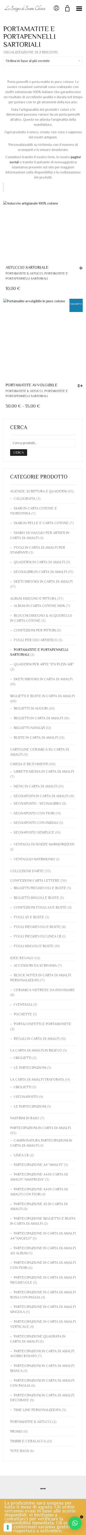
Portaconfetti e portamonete (42, 1024)
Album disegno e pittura (33, 599)
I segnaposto (26, 1097)
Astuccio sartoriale (27, 267)
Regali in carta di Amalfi (37, 1039)
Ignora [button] (81, 1517)
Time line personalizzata (37, 1410)
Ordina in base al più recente (28, 61)
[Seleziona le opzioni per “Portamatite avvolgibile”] (81, 386)
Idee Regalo (21, 958)
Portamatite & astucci (24, 273)
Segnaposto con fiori (34, 813)
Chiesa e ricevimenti (29, 764)
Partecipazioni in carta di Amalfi (40, 1128)
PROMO (16, 1432)
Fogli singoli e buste (34, 946)
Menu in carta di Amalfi (35, 786)
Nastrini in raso (24, 1118)
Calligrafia (25, 499)
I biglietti (22, 1058)
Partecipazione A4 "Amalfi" (38, 1165)
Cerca (18, 452)
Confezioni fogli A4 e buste (40, 907)
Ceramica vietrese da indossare (44, 990)
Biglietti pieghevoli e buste (40, 888)
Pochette (23, 1014)
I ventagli (23, 1005)
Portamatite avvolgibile (31, 385)
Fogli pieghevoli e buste (37, 927)
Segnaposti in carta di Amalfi (41, 796)
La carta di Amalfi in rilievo (36, 1050)
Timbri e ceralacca (28, 1441)
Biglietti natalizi (29, 728)
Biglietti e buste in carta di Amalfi (42, 696)
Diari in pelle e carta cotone (41, 523)
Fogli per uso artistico (36, 640)
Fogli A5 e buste (29, 917)
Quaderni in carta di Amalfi (39, 562)
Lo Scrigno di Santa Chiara (24, 8)
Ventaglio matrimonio (34, 859)
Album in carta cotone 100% (39, 606)
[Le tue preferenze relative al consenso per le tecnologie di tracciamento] (8, 1527)
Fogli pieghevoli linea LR (37, 936)
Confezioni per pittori (35, 630)
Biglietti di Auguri (31, 708)
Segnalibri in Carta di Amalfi (40, 572)
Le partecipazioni (30, 1068)
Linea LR (21, 1155)
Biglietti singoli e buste (36, 898)
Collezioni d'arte (27, 871)
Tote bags (19, 1451)
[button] (82, 268)
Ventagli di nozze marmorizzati (44, 844)
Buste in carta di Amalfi (36, 738)
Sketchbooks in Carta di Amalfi (43, 582)
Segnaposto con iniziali (36, 823)
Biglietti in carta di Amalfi (38, 718)
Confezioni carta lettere (35, 881)
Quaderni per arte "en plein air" (44, 664)
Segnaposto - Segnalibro (37, 804)
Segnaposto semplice (34, 832)
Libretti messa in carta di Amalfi (44, 772)
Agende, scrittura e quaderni (38, 491)
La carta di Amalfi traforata (37, 1080)
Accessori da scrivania (35, 966)
